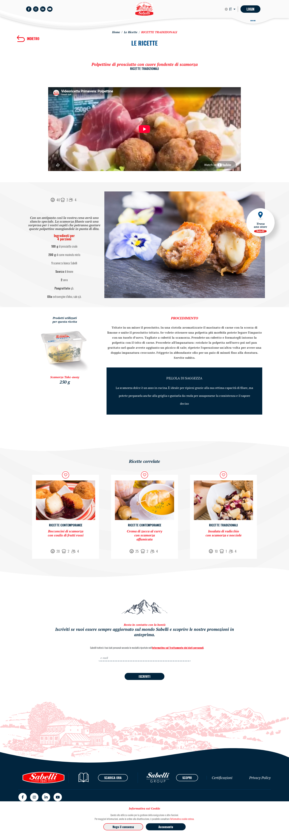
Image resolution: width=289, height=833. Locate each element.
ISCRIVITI (144, 676)
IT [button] (231, 9)
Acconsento (165, 827)
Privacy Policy (260, 777)
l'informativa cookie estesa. (182, 819)
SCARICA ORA (113, 777)
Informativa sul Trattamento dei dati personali (178, 647)
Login (250, 9)
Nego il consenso (123, 827)
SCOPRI (187, 777)
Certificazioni (222, 777)
